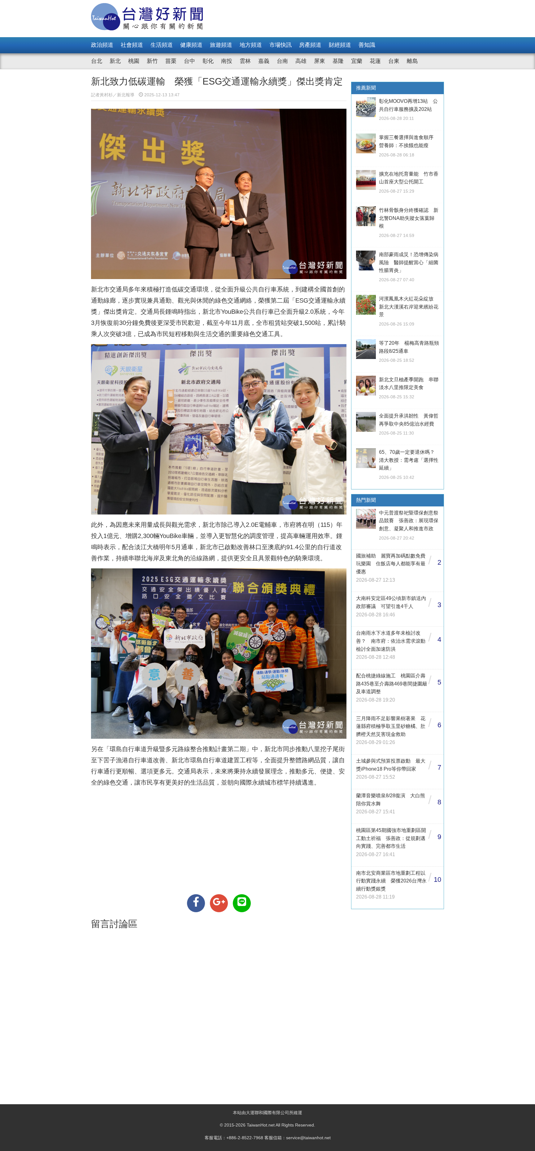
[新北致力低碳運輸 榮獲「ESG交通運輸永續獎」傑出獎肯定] (196, 903)
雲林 (245, 61)
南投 (226, 61)
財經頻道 (340, 45)
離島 (412, 61)
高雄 (301, 61)
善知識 (367, 45)
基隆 (338, 61)
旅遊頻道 (221, 45)
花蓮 (375, 61)
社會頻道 (132, 45)
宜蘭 (356, 61)
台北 (96, 61)
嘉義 (263, 61)
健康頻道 (191, 45)
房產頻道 (310, 45)
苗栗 (170, 61)
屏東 (319, 61)
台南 (282, 61)
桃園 (133, 61)
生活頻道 (161, 45)
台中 (189, 61)
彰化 (208, 61)
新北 (115, 61)
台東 (393, 61)
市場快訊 (280, 45)
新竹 (152, 61)
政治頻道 (102, 45)
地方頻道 (251, 45)
